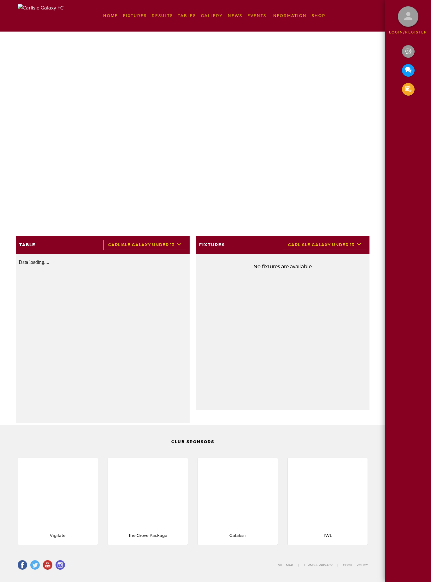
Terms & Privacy (318, 565)
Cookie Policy (355, 565)
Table (27, 245)
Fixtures (212, 245)
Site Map (285, 565)
